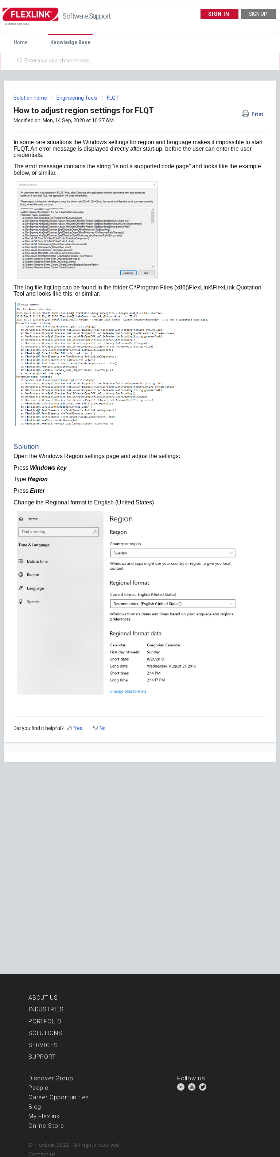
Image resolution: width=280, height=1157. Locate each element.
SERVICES (43, 1045)
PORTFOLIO (44, 1021)
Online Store (46, 1125)
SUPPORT (42, 1056)
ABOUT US (43, 997)
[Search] (18, 61)
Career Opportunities (58, 1097)
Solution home (30, 98)
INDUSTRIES (46, 1009)
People (38, 1087)
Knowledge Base (70, 42)
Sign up (258, 14)
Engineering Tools (77, 98)
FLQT (113, 98)
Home (21, 42)
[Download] (126, 589)
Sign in (219, 14)
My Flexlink (44, 1116)
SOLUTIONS (45, 1033)
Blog (34, 1106)
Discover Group (50, 1078)
